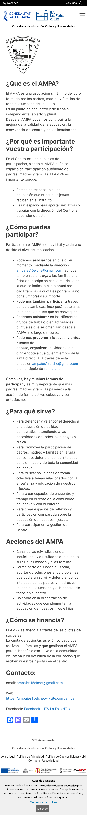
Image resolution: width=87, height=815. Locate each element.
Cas (74, 3)
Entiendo (42, 808)
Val (68, 3)
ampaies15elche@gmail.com (39, 270)
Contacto (34, 760)
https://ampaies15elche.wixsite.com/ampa (40, 698)
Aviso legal (8, 756)
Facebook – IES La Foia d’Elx (47, 709)
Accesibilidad (50, 760)
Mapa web (78, 756)
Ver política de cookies (43, 802)
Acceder (12, 3)
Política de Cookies (58, 756)
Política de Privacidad (30, 756)
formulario (52, 369)
